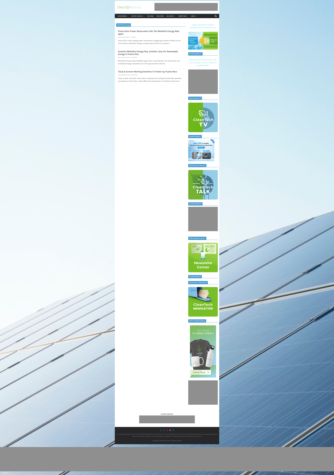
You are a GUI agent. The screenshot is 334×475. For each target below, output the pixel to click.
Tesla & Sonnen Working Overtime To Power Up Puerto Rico (147, 71)
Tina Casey (126, 37)
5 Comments (133, 37)
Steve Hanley (127, 75)
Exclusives (170, 16)
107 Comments (133, 57)
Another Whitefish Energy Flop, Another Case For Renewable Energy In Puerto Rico (148, 53)
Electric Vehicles (137, 16)
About (193, 16)
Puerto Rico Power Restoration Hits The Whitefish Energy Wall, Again (148, 32)
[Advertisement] (186, 7)
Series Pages (182, 16)
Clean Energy (122, 16)
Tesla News (160, 16)
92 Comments (134, 75)
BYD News (150, 16)
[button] (127, 16)
